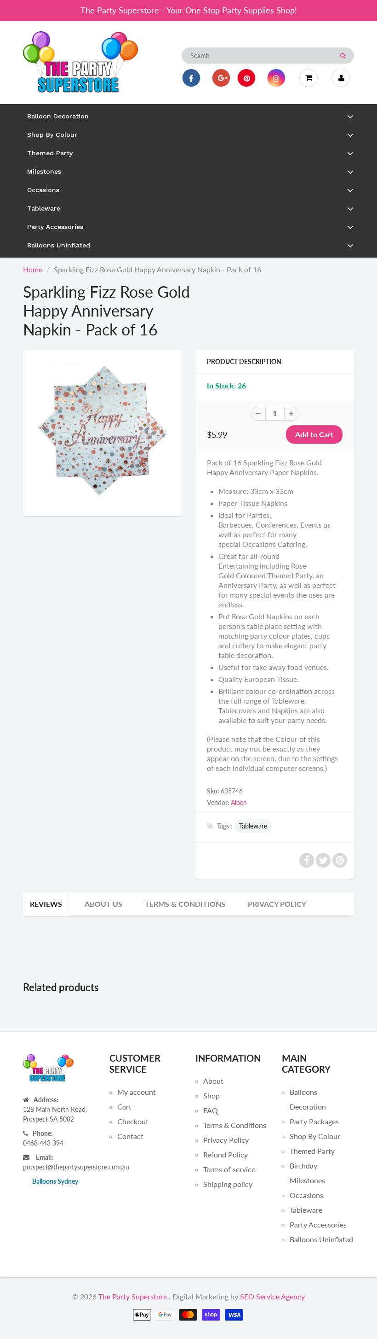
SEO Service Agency (272, 1296)
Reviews (46, 903)
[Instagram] (276, 78)
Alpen (239, 802)
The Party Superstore (132, 1296)
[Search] (343, 55)
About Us (103, 903)
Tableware (253, 826)
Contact (130, 1136)
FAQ (210, 1110)
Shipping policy (227, 1184)
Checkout (133, 1121)
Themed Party (312, 1150)
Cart (124, 1106)
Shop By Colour (315, 1136)
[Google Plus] (221, 78)
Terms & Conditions (185, 903)
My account (136, 1091)
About (213, 1080)
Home (32, 269)
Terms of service (229, 1169)
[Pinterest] (246, 78)
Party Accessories (318, 1224)
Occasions (306, 1195)
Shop (211, 1095)
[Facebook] (191, 78)
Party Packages (314, 1121)
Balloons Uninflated (321, 1239)
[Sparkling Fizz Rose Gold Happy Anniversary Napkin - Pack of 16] (102, 432)
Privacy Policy (277, 903)
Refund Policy (225, 1154)
